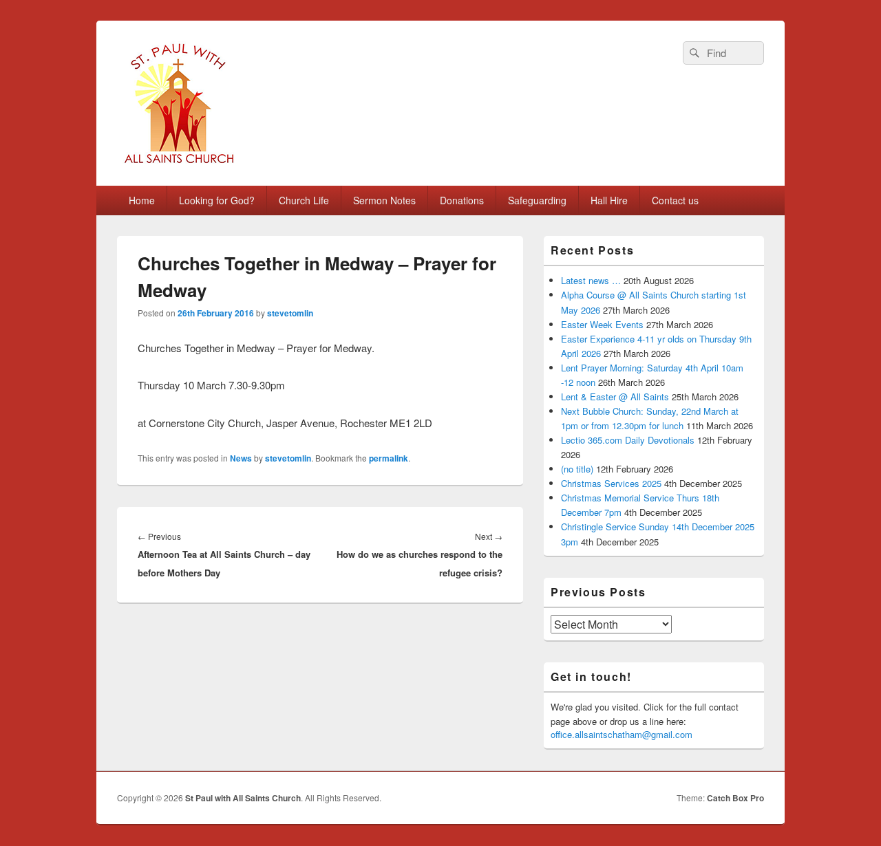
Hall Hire (609, 200)
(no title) (577, 468)
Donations (462, 200)
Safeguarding (537, 200)
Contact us (675, 200)
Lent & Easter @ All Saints (615, 396)
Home (142, 200)
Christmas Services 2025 (611, 483)
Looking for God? (217, 200)
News (241, 458)
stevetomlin (290, 313)
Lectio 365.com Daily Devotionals (627, 439)
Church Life (304, 200)
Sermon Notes (384, 200)
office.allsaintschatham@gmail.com (621, 734)
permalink (388, 458)
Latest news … (591, 280)
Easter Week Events (602, 324)
